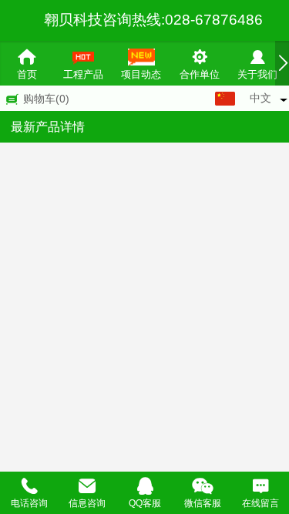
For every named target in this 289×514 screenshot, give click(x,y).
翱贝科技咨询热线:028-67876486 (153, 20)
